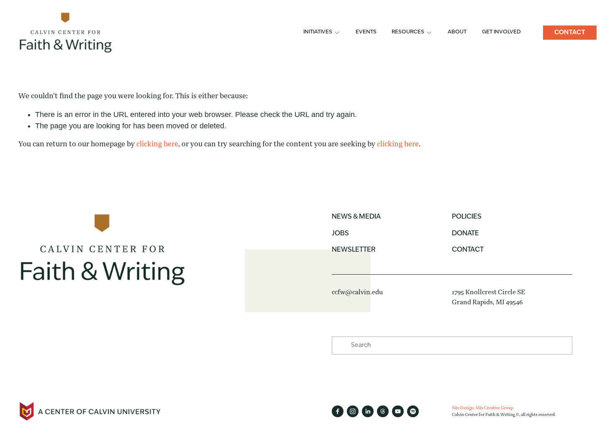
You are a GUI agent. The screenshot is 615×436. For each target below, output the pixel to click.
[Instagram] (353, 411)
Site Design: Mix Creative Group (482, 408)
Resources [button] (408, 32)
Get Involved (501, 32)
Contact (569, 33)
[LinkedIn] (368, 411)
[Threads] (383, 411)
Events (366, 32)
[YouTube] (398, 411)
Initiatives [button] (317, 32)
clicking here (157, 144)
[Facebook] (337, 411)
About (457, 32)
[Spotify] (413, 411)
